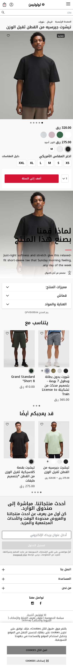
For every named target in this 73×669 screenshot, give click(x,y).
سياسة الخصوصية (54, 618)
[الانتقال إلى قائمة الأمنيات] (8, 35)
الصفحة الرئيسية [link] (63, 22)
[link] (11, 5)
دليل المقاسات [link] (10, 156)
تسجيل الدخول (36, 545)
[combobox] (36, 12)
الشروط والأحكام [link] (42, 620)
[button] (68, 4)
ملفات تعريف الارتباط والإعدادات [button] (26, 618)
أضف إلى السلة (31, 178)
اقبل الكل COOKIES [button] (36, 650)
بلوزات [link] (41, 22)
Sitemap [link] (27, 620)
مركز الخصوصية (20, 555)
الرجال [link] (49, 22)
